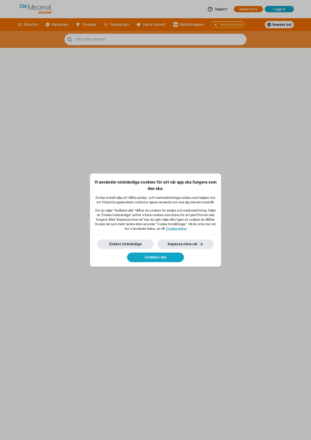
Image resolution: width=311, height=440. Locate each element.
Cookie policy (176, 228)
